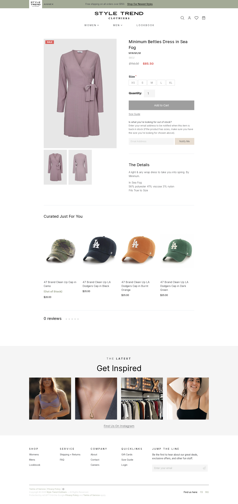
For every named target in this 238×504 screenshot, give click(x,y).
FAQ (62, 459)
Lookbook (146, 25)
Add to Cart (161, 105)
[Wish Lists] (196, 18)
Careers (95, 464)
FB (201, 493)
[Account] (189, 18)
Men (116, 25)
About (94, 454)
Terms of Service (37, 489)
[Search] (182, 18)
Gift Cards (126, 454)
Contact (95, 459)
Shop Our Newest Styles (140, 4)
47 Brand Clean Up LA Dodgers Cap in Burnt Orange (135, 285)
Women (90, 25)
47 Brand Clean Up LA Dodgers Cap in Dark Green (174, 285)
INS (207, 493)
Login (124, 464)
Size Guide (134, 114)
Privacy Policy (54, 489)
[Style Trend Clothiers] (119, 15)
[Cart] (206, 18)
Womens (34, 454)
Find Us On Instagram (119, 426)
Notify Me (184, 141)
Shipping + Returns (70, 454)
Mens (32, 459)
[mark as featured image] (55, 167)
